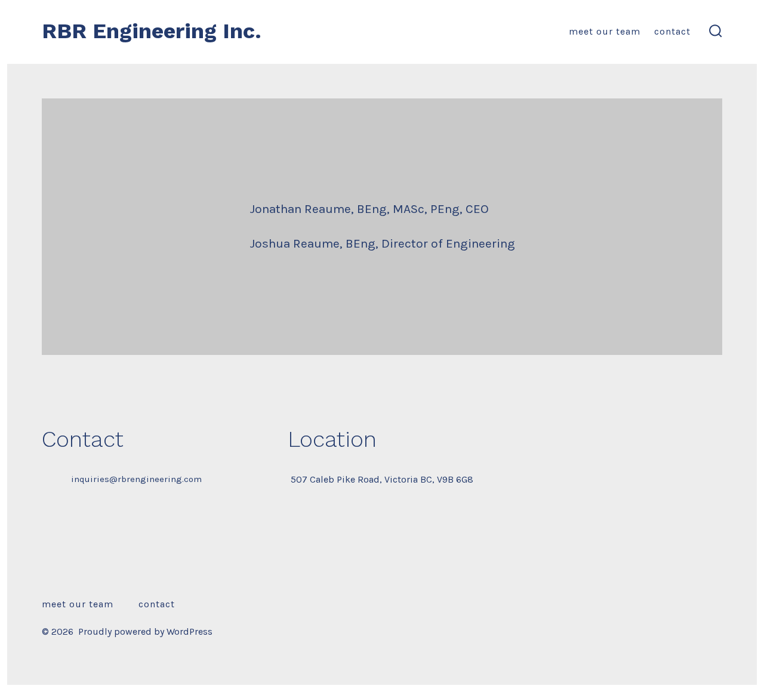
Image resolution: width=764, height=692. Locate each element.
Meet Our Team (604, 31)
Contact (672, 31)
